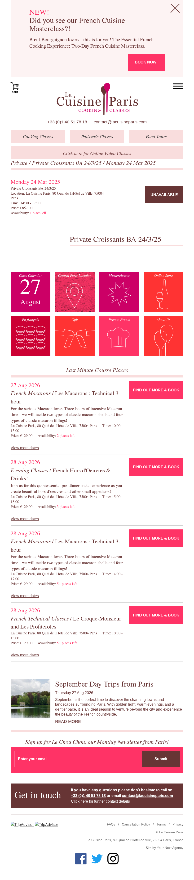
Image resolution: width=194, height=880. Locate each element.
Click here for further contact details (100, 801)
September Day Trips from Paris (104, 684)
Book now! (146, 62)
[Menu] (178, 86)
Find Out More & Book (156, 390)
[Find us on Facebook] (81, 858)
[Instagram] (113, 858)
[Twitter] (97, 858)
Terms (161, 824)
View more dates (25, 448)
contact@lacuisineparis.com (120, 122)
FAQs (111, 824)
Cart (15, 92)
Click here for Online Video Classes (97, 153)
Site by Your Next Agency (164, 848)
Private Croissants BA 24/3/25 (67, 162)
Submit (160, 759)
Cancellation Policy (136, 824)
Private (20, 162)
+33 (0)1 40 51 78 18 (67, 122)
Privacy (177, 824)
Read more (68, 721)
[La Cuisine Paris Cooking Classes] (97, 99)
